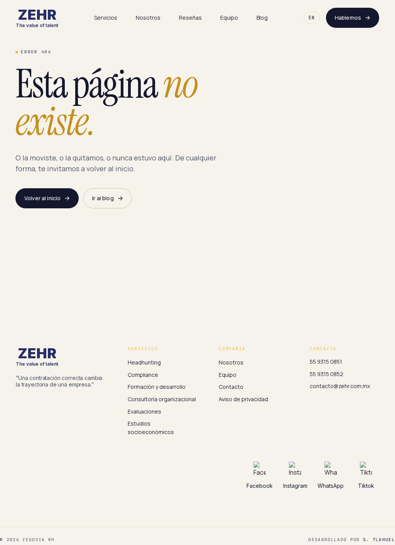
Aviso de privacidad (243, 399)
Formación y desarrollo (157, 386)
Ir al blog (102, 198)
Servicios (105, 17)
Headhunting (144, 362)
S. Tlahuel (379, 539)
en (312, 18)
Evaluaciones (144, 411)
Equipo (229, 17)
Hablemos (348, 17)
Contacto (231, 386)
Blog (262, 17)
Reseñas (190, 17)
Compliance (143, 374)
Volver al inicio (42, 198)
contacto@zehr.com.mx (340, 386)
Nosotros (148, 17)
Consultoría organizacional (162, 399)
